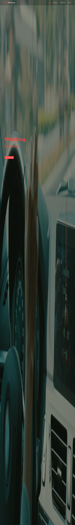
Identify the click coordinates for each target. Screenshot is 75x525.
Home (49, 2)
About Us (55, 2)
